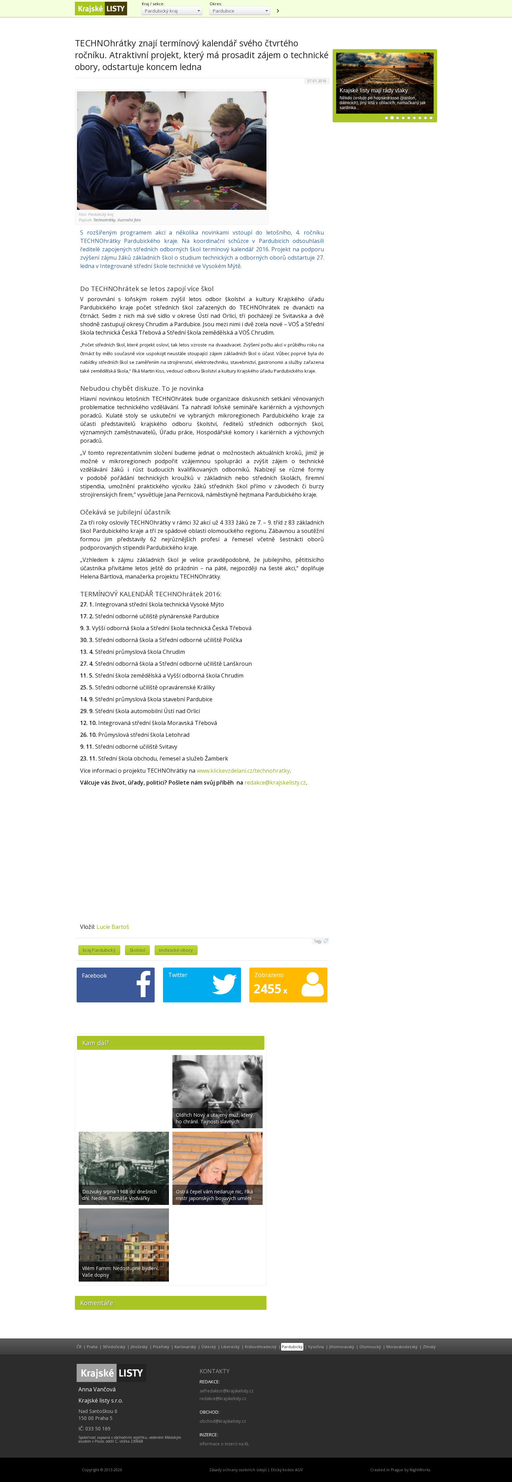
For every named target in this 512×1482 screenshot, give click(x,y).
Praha (92, 1346)
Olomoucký (370, 1346)
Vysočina (316, 1346)
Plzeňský (161, 1346)
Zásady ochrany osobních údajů (238, 1469)
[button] (172, 10)
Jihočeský (139, 1346)
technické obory (176, 950)
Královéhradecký (261, 1346)
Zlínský (429, 1346)
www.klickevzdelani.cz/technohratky (243, 770)
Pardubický (292, 1346)
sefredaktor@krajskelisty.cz (227, 1391)
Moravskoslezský (402, 1346)
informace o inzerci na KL (224, 1444)
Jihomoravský (341, 1346)
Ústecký (208, 1346)
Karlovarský (185, 1346)
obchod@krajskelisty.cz (223, 1421)
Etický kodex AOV (287, 1469)
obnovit (277, 11)
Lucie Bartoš (112, 927)
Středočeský (114, 1346)
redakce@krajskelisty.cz (275, 782)
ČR (79, 1346)
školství (137, 950)
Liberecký (230, 1346)
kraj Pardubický (99, 950)
